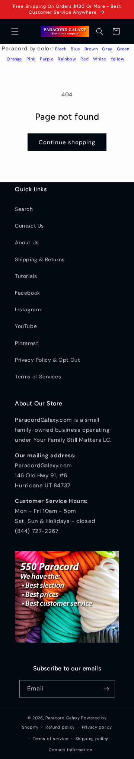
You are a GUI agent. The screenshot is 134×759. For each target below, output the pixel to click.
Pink (30, 59)
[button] (15, 31)
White (99, 59)
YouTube (26, 326)
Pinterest (26, 343)
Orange (14, 59)
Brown (91, 49)
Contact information (70, 749)
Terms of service (50, 738)
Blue (75, 49)
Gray (107, 49)
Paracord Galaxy (62, 717)
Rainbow (67, 59)
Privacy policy (97, 727)
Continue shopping (67, 142)
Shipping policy (92, 738)
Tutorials (26, 276)
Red (84, 59)
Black (61, 49)
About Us (27, 242)
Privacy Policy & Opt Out (47, 360)
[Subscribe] (106, 688)
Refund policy (60, 727)
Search (24, 209)
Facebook (27, 292)
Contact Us (29, 225)
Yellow (118, 59)
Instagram (28, 309)
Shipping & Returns (40, 259)
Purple (47, 59)
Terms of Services (38, 376)
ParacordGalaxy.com (43, 420)
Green (123, 49)
